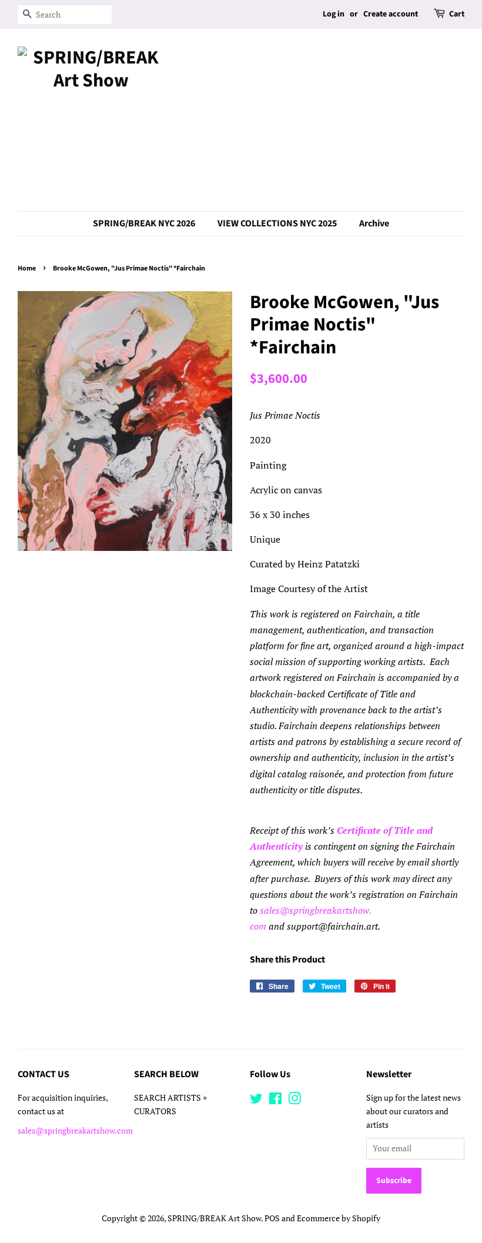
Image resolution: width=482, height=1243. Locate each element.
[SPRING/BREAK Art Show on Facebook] (275, 1100)
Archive (374, 223)
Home (27, 268)
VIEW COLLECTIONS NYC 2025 (277, 223)
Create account (390, 14)
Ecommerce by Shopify (338, 1218)
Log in (333, 14)
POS (272, 1218)
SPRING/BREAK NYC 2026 (144, 223)
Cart (456, 14)
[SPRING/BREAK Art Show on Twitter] (256, 1100)
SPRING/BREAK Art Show (214, 1218)
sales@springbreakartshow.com (75, 1130)
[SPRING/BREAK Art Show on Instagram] (294, 1100)
